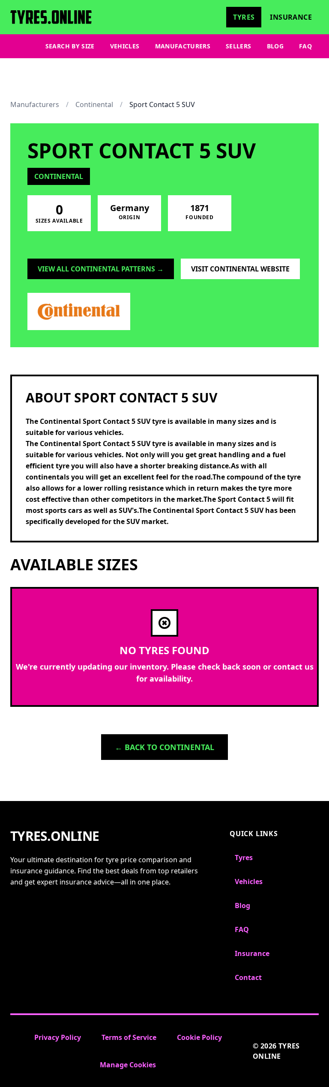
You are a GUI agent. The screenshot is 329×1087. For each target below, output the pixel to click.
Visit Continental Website (240, 269)
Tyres (243, 17)
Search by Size (70, 46)
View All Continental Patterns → (101, 269)
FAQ (305, 46)
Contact (248, 977)
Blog (275, 46)
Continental (94, 104)
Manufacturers (183, 46)
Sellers (238, 46)
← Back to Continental (164, 747)
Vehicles (125, 46)
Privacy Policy (57, 1037)
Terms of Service (129, 1037)
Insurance (291, 17)
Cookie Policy (199, 1037)
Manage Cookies (128, 1064)
